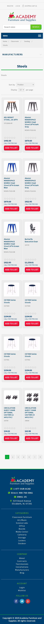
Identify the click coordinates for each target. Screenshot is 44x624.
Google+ (28, 601)
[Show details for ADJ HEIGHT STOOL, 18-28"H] (11, 107)
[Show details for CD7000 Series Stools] (11, 289)
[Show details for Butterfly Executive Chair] (32, 228)
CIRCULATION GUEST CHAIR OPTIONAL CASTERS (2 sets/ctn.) (9, 412)
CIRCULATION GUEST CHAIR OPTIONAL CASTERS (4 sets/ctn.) (30, 412)
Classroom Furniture (22, 517)
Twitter (22, 601)
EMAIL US (22, 496)
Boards (22, 529)
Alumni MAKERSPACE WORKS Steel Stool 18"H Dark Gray (31, 122)
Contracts (22, 561)
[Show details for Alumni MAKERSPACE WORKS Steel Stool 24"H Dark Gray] (32, 167)
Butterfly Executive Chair (31, 240)
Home (5, 41)
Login (22, 587)
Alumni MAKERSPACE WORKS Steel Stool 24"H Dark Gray (31, 183)
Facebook (16, 601)
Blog (22, 573)
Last (40, 457)
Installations (22, 567)
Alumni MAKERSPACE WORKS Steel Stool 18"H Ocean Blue (11, 183)
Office (22, 526)
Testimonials (22, 564)
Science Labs (22, 523)
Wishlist (22, 590)
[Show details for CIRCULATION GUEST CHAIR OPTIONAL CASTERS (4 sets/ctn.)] (32, 397)
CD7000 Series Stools (10, 301)
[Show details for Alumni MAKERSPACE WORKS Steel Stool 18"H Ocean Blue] (11, 167)
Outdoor (22, 543)
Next (35, 457)
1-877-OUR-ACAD (22, 488)
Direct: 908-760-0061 (22, 492)
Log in (18, 6)
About (22, 558)
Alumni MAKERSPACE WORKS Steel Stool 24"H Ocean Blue (11, 244)
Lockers (22, 540)
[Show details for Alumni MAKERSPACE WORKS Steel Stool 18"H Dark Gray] (32, 107)
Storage (22, 537)
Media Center (22, 532)
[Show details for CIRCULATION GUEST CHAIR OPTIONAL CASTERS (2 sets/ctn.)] (11, 397)
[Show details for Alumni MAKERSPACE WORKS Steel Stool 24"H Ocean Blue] (11, 228)
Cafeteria (22, 535)
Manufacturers (22, 570)
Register (10, 6)
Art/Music (22, 520)
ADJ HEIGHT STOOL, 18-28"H (11, 118)
